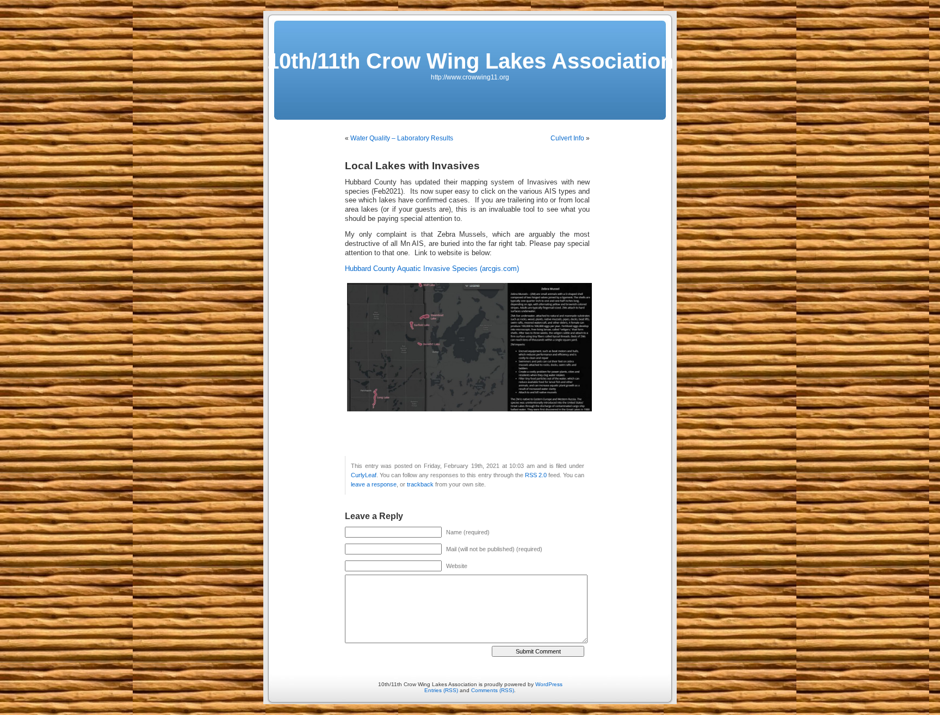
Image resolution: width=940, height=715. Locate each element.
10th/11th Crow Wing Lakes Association (470, 61)
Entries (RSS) (441, 690)
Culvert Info (567, 138)
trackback (420, 484)
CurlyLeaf (363, 475)
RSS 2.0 (536, 475)
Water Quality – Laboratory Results (401, 138)
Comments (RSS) (492, 690)
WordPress (548, 684)
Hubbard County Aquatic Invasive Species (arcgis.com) (432, 269)
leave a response (374, 484)
